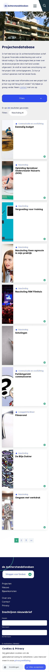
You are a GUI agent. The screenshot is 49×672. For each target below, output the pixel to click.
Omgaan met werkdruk (27, 497)
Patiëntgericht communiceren (23, 375)
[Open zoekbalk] (45, 2)
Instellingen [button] (14, 667)
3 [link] (26, 540)
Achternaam (6, 636)
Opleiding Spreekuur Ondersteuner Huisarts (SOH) (27, 170)
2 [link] (21, 540)
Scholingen (21, 333)
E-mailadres (10, 644)
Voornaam (5, 627)
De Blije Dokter (23, 456)
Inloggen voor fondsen (16, 574)
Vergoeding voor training (29, 209)
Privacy (5, 605)
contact (23, 87)
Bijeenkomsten (9, 591)
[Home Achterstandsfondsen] (15, 5)
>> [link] (31, 540)
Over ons (6, 598)
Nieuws (5, 587)
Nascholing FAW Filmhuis (28, 291)
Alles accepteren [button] (36, 667)
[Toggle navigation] (34, 6)
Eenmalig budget (24, 127)
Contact (6, 601)
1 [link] (16, 540)
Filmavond (21, 415)
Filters (22, 98)
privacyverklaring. (23, 660)
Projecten (6, 583)
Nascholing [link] (16, 113)
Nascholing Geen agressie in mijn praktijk (29, 251)
